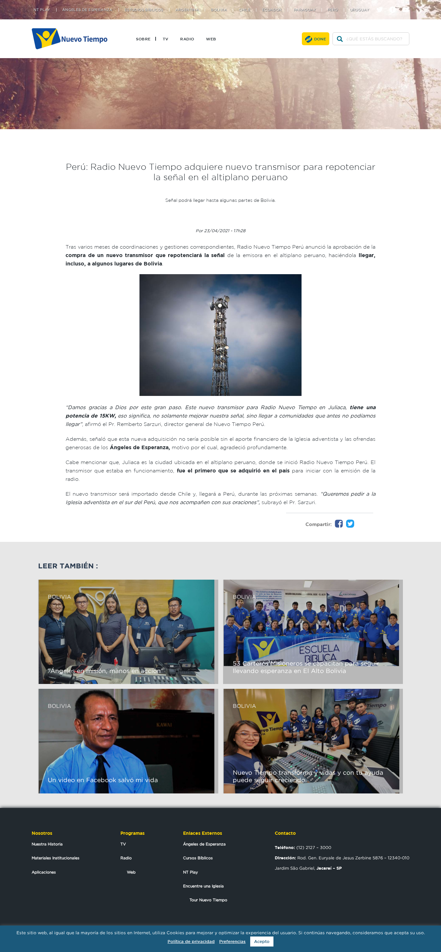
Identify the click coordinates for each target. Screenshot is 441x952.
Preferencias (232, 941)
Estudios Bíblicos (144, 10)
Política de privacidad (191, 941)
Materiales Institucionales (55, 858)
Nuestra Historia (47, 844)
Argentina (187, 10)
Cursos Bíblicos (198, 858)
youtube (408, 4)
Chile (244, 10)
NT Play (42, 10)
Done (320, 38)
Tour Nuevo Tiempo (208, 900)
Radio (187, 38)
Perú (333, 10)
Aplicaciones (44, 872)
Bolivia (219, 10)
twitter (382, 4)
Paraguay (305, 10)
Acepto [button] (262, 941)
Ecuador (272, 10)
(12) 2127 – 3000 (303, 847)
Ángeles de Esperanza (87, 10)
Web (211, 38)
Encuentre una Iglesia (203, 886)
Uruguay (359, 10)
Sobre (143, 38)
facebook (395, 4)
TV (166, 38)
